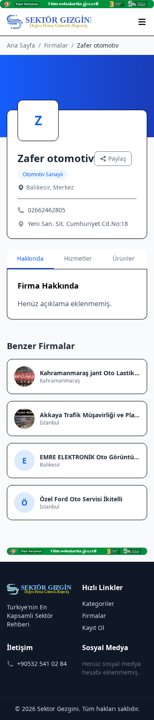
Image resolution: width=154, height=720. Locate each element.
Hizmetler (78, 258)
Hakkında (30, 258)
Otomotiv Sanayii (43, 174)
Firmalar (56, 45)
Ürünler (124, 258)
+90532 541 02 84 (42, 664)
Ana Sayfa (21, 45)
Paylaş (117, 158)
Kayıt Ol (93, 628)
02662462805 (46, 210)
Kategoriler (98, 603)
